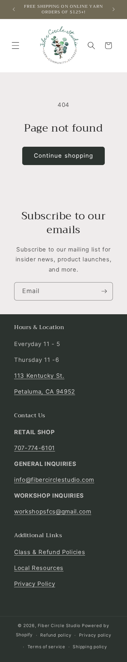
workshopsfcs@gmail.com (52, 511)
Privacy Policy (34, 583)
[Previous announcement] (14, 9)
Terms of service (46, 646)
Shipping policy (90, 646)
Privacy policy (95, 635)
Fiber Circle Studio (59, 625)
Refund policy (55, 635)
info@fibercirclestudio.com (54, 479)
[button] (15, 45)
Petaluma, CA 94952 (44, 391)
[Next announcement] (113, 9)
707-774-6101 (34, 447)
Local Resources (39, 567)
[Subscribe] (104, 291)
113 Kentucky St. (39, 375)
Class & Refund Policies (49, 551)
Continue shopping (63, 155)
